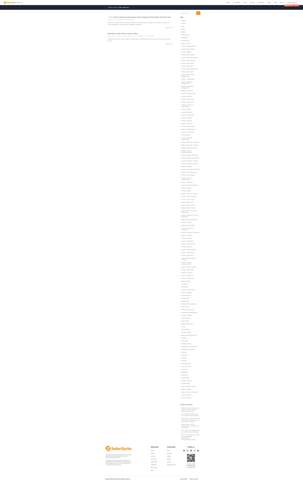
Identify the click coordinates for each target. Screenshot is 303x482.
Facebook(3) (185, 301)
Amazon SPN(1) (186, 190)
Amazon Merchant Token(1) (189, 160)
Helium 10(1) (185, 321)
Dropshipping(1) (186, 295)
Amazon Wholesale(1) (188, 252)
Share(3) (184, 352)
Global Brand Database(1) (189, 312)
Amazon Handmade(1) (188, 126)
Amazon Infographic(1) (188, 129)
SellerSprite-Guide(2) (188, 349)
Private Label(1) (186, 332)
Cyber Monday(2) (186, 292)
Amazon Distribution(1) (188, 93)
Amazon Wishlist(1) (187, 255)
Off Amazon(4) (185, 329)
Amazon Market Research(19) (190, 158)
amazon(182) (185, 377)
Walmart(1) (184, 372)
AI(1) (182, 26)
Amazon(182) (185, 40)
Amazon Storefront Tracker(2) (187, 228)
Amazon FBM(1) (186, 109)
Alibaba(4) (184, 37)
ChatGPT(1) (184, 287)
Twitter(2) (184, 369)
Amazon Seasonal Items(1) (189, 193)
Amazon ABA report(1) (188, 49)
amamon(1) (184, 375)
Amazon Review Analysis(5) (189, 185)
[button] (20, 2)
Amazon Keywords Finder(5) (190, 145)
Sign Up (294, 2)
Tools (244, 2)
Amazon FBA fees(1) (187, 102)
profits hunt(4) (186, 397)
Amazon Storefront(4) (188, 225)
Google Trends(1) (186, 315)
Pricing (252, 2)
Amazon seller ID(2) (187, 269)
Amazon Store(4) (186, 222)
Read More (169, 27)
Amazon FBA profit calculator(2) (187, 105)
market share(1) (186, 395)
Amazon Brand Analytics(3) (189, 69)
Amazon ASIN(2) (186, 52)
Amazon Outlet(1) (186, 166)
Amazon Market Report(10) (189, 155)
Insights (237, 2)
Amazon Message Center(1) (189, 163)
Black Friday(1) (186, 281)
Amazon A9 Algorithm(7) (188, 46)
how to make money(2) (188, 386)
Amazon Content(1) (187, 90)
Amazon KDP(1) (186, 135)
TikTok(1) (184, 360)
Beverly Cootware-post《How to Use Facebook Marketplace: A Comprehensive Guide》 (190, 437)
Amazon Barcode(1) (187, 66)
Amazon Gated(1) (186, 118)
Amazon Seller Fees (129, 36)
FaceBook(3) (185, 298)
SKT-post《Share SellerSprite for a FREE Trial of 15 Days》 (190, 431)
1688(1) (183, 20)
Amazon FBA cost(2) (187, 99)
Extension (261, 2)
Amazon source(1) (186, 272)
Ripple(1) (184, 338)
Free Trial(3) (185, 306)
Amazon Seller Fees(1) (188, 199)
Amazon (119, 36)
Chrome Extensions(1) (188, 289)
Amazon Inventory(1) (187, 132)
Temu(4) (183, 358)
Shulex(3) (184, 355)
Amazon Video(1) (186, 246)
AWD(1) (183, 32)
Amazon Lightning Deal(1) (189, 148)
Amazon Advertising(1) (188, 60)
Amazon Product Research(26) (186, 178)
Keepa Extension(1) (187, 323)
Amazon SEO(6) (186, 188)
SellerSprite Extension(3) (189, 346)
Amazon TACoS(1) (186, 235)
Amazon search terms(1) (188, 267)
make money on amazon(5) (189, 392)
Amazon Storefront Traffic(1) (190, 232)
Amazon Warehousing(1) (188, 249)
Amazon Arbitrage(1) (187, 63)
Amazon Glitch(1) (186, 120)
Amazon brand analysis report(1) (188, 259)
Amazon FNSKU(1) (186, 112)
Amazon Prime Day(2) (188, 175)
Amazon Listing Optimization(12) (186, 151)
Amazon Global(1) (186, 123)
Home (228, 2)
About (282, 2)
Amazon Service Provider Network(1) (189, 211)
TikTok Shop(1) (185, 363)
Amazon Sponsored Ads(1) (189, 219)
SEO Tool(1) (184, 341)
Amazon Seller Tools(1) (188, 208)
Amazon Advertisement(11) (189, 57)
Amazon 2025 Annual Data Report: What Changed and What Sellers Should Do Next (142, 17)
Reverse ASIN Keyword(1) (189, 335)
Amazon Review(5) (187, 182)
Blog (269, 2)
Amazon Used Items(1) (188, 244)
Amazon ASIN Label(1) (188, 54)
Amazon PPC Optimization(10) (190, 169)
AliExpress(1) (185, 34)
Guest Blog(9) (185, 318)
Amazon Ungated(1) (187, 241)
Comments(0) (130, 19)
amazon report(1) (186, 380)
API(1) (183, 29)
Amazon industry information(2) (186, 263)
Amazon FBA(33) (186, 96)
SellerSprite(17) (186, 343)
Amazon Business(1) (187, 71)
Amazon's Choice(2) (187, 278)
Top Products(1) (186, 366)
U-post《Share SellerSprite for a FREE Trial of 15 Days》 (190, 414)
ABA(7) (183, 23)
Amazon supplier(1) (187, 275)
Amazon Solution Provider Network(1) (189, 216)
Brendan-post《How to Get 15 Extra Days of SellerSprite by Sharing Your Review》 (190, 420)
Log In (289, 2)
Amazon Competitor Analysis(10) (187, 87)
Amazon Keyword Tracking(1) (190, 142)
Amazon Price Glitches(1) (189, 172)
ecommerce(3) (185, 383)
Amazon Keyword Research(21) (186, 138)
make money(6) (186, 389)
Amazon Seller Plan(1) (188, 205)
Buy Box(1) (184, 284)
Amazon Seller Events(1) (188, 196)
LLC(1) (183, 326)
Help (275, 2)
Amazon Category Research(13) (186, 82)
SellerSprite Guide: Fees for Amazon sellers (123, 33)
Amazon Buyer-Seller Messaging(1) (187, 75)
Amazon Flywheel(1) (187, 115)
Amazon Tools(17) (186, 238)
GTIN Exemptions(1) (187, 309)
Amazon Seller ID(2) (187, 202)
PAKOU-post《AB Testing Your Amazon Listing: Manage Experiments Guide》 (190, 409)
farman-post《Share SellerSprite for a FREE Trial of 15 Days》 (190, 426)
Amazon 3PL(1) (185, 43)
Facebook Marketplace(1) (189, 304)
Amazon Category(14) (188, 79)
